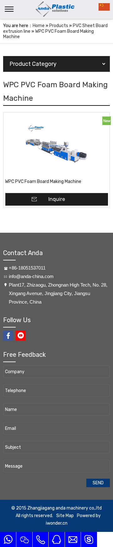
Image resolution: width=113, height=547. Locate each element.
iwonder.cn (56, 523)
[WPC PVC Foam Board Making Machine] (56, 145)
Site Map (65, 515)
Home (39, 25)
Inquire (56, 199)
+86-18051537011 (27, 268)
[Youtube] (21, 336)
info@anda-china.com (31, 276)
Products (58, 25)
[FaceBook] (8, 336)
